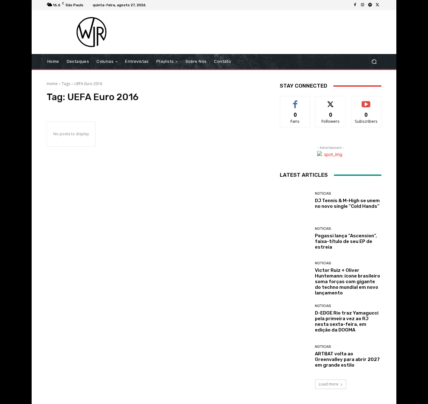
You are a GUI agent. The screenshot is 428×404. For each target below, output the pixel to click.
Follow (330, 101)
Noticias (323, 193)
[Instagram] (362, 5)
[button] (374, 61)
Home (52, 83)
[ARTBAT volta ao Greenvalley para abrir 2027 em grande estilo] (295, 356)
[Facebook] (355, 5)
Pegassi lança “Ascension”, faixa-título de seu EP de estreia (346, 241)
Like (295, 101)
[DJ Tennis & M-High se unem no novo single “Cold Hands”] (295, 200)
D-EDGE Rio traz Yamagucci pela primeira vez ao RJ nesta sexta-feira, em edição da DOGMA (346, 321)
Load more (328, 384)
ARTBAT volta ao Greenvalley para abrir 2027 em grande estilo (347, 359)
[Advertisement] (266, 32)
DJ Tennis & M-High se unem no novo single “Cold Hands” (347, 203)
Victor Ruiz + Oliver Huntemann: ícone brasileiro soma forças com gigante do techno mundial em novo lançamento (347, 281)
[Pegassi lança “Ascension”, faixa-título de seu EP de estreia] (295, 238)
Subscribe (366, 101)
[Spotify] (370, 5)
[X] (377, 5)
